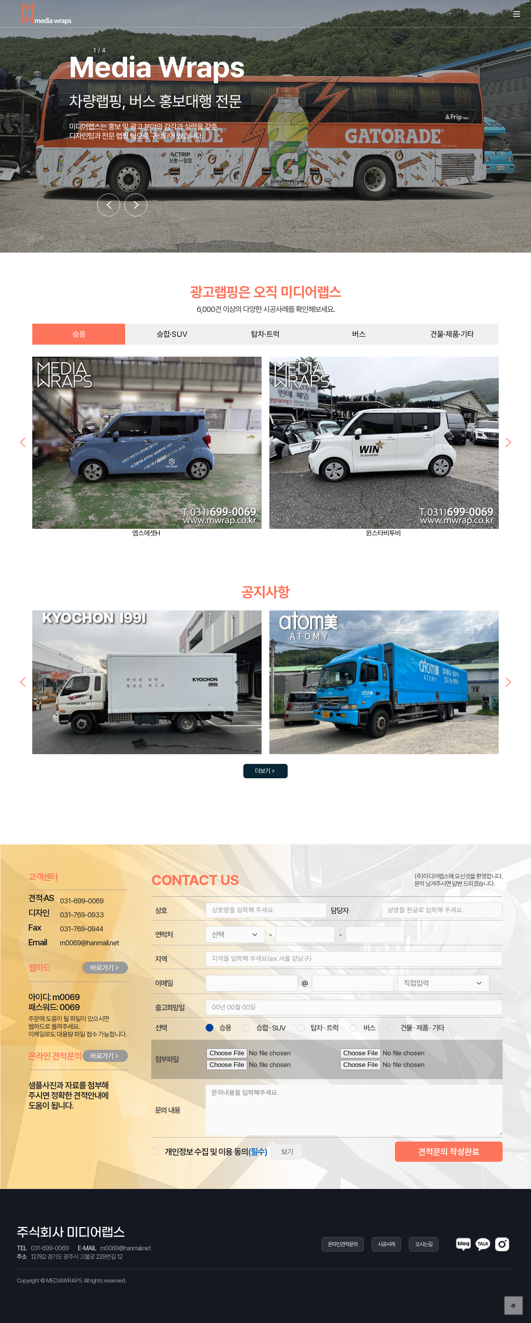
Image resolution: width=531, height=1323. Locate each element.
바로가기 (102, 968)
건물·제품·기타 (452, 334)
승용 (79, 334)
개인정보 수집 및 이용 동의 (216, 1152)
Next (508, 442)
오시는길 (423, 1244)
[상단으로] (513, 1305)
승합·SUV (172, 334)
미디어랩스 (46, 13)
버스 (358, 334)
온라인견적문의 (343, 1244)
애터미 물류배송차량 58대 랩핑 (147, 686)
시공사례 (386, 1244)
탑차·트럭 (265, 334)
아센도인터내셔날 (383, 533)
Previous (22, 442)
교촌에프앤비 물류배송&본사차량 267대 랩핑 (384, 686)
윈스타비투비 (146, 533)
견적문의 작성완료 (448, 1152)
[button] (108, 204)
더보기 (262, 771)
